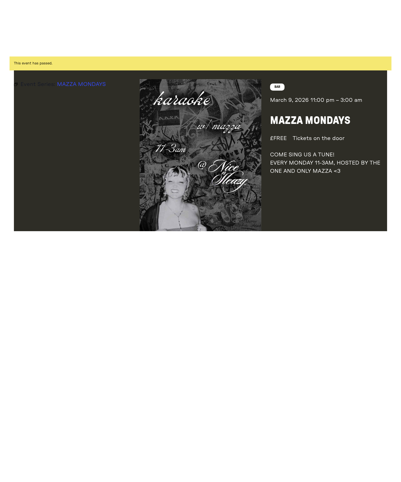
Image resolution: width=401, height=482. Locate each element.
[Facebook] (392, 42)
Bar (377, 14)
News (369, 30)
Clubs (338, 14)
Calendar (341, 30)
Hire (391, 30)
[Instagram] (380, 42)
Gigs (298, 14)
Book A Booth (303, 30)
